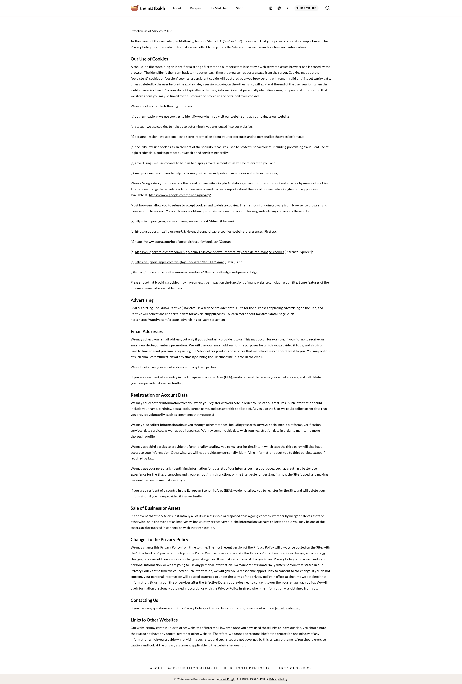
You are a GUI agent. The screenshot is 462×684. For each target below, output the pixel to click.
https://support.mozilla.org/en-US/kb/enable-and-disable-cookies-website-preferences (199, 231)
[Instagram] (270, 8)
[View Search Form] (328, 8)
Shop (239, 8)
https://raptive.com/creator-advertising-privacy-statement (182, 319)
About (177, 8)
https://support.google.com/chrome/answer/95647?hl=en (177, 221)
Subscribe (306, 8)
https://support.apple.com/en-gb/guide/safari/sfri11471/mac (179, 262)
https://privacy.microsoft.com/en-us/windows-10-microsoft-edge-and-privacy (191, 272)
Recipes (195, 8)
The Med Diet (218, 8)
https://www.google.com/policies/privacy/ (180, 195)
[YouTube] (287, 8)
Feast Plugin (227, 679)
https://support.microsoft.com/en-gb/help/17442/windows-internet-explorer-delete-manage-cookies (209, 252)
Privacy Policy (278, 679)
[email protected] (287, 608)
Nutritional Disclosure (247, 668)
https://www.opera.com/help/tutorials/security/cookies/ (176, 241)
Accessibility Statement (193, 668)
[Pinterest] (279, 8)
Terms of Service (294, 668)
